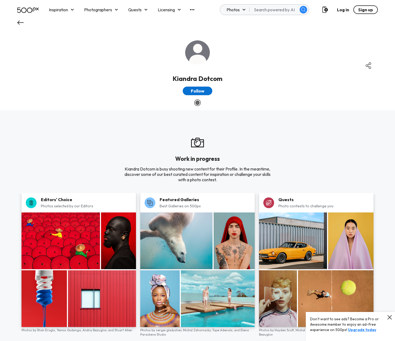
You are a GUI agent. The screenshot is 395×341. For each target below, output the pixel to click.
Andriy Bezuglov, (95, 330)
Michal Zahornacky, (197, 330)
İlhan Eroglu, (47, 330)
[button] (303, 9)
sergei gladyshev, (169, 330)
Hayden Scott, (285, 330)
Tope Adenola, (223, 330)
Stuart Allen (123, 330)
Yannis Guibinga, (69, 330)
